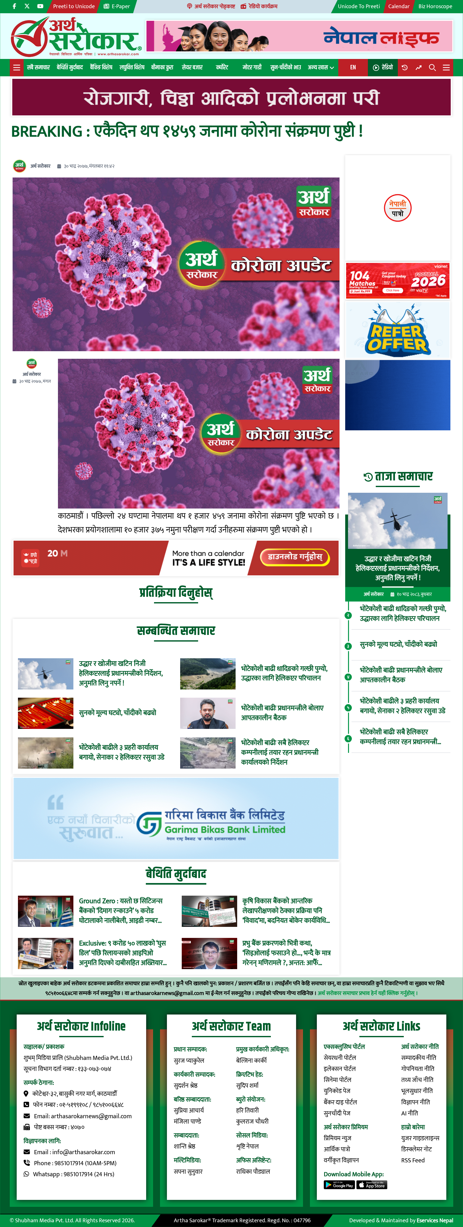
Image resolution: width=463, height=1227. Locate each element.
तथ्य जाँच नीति (417, 1080)
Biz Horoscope (435, 6)
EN (353, 67)
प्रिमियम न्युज (338, 1138)
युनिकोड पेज (337, 1091)
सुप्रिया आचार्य (189, 1111)
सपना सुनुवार (188, 1172)
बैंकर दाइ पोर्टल (340, 1102)
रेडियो (387, 67)
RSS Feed (413, 1160)
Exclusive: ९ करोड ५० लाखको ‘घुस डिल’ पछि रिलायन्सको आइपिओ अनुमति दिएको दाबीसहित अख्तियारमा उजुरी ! (123, 953)
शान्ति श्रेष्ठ (184, 1147)
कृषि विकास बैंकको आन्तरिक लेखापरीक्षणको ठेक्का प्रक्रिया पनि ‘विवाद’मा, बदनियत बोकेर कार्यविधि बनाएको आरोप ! (284, 911)
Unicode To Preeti (359, 6)
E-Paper (121, 6)
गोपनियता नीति (417, 1069)
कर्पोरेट (222, 67)
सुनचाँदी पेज (337, 1113)
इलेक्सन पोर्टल (340, 1069)
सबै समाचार (38, 67)
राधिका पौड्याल (253, 1172)
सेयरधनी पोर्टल (340, 1058)
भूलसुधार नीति (417, 1091)
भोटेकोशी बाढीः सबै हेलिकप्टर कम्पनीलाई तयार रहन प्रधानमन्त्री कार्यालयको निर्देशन (279, 752)
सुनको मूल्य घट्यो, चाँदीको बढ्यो (117, 713)
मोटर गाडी (252, 67)
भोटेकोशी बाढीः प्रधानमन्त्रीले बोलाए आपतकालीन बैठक (282, 713)
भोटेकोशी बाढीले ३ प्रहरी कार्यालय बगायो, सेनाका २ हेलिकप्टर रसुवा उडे (121, 753)
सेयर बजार (192, 67)
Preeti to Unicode (74, 6)
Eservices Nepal (435, 1220)
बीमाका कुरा (162, 67)
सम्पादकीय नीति (418, 1058)
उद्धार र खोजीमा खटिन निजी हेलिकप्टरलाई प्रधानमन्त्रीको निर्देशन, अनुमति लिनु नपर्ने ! (121, 673)
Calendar (399, 6)
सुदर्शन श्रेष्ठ (185, 1086)
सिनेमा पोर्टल (338, 1080)
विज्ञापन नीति (415, 1102)
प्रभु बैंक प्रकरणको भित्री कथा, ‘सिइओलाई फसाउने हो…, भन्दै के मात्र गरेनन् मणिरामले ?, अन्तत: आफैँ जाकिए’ (287, 953)
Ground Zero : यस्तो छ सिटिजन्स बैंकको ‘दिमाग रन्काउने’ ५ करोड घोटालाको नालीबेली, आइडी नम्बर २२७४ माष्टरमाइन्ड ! (121, 911)
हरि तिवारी (247, 1111)
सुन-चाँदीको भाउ (286, 67)
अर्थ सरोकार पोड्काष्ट (215, 6)
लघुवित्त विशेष (132, 67)
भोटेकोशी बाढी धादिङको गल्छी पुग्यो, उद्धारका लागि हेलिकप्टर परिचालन (284, 674)
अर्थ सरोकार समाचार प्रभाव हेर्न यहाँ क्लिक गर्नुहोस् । (368, 993)
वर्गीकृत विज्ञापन (341, 1160)
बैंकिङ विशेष (101, 67)
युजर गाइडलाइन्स (420, 1138)
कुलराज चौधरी (252, 1122)
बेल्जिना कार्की (251, 1061)
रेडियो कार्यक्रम (263, 6)
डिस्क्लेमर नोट (416, 1149)
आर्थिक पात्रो (337, 1149)
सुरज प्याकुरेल (189, 1061)
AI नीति (409, 1113)
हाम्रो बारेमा (413, 1127)
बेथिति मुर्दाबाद (70, 67)
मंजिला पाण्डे (187, 1122)
